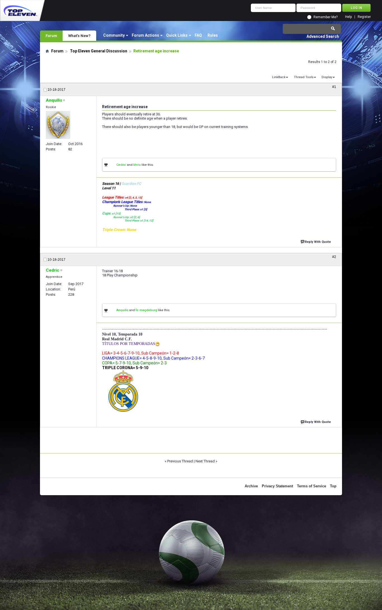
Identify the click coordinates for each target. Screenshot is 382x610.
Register (364, 16)
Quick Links (177, 35)
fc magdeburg (146, 310)
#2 (334, 257)
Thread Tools (303, 77)
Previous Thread (180, 461)
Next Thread (205, 461)
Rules (212, 35)
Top (333, 486)
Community (114, 35)
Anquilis (122, 310)
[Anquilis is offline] (58, 125)
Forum (51, 35)
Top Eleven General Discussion (98, 51)
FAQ (198, 35)
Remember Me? (325, 17)
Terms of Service (311, 486)
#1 (334, 87)
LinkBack (279, 77)
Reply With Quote (318, 242)
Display (327, 77)
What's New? (79, 35)
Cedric (121, 165)
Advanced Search (322, 36)
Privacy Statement (277, 486)
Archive (251, 486)
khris (137, 165)
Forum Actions (145, 35)
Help (348, 16)
